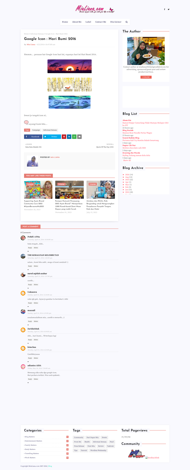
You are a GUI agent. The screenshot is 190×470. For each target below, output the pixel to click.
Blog (50, 466)
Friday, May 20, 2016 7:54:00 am (39, 368)
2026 (127, 174)
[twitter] (168, 9)
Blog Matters (46, 437)
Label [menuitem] (88, 22)
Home (26, 34)
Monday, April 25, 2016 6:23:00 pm (40, 350)
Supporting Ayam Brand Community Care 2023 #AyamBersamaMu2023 (34, 203)
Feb (127, 187)
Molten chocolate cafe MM (134, 148)
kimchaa (32, 347)
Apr (127, 182)
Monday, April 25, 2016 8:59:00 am (40, 332)
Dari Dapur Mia (92, 437)
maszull (31, 310)
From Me (77, 442)
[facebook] (164, 9)
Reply (30, 248)
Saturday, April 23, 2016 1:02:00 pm (40, 258)
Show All (127, 160)
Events (104, 437)
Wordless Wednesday (98, 450)
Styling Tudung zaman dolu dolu (136, 155)
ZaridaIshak (33, 328)
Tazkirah (110, 446)
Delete (36, 248)
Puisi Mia (91, 446)
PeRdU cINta (34, 236)
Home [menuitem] (65, 22)
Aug (127, 177)
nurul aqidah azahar (37, 273)
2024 (127, 192)
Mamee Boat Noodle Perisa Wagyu (137, 133)
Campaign (36, 130)
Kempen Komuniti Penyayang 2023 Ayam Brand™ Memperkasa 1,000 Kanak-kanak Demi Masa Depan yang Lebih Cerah (68, 205)
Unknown (32, 292)
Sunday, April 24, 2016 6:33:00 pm (39, 313)
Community (78, 437)
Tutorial (84, 450)
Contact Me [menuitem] (100, 22)
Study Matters (46, 449)
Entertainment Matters (46, 441)
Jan (127, 189)
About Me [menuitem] (77, 22)
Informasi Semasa (37, 34)
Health (87, 442)
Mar (127, 184)
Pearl (112, 442)
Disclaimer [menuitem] (116, 22)
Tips (75, 450)
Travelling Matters (46, 453)
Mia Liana (31, 44)
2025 (127, 179)
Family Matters (46, 445)
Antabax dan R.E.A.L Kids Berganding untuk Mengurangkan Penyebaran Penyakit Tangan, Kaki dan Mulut (100, 205)
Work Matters (46, 458)
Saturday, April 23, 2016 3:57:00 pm (40, 276)
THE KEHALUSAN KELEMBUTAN (43, 255)
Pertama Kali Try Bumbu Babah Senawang (141, 140)
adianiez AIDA (34, 365)
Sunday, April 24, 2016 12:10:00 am (40, 295)
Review (101, 446)
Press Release (79, 446)
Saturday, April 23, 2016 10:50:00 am (40, 240)
